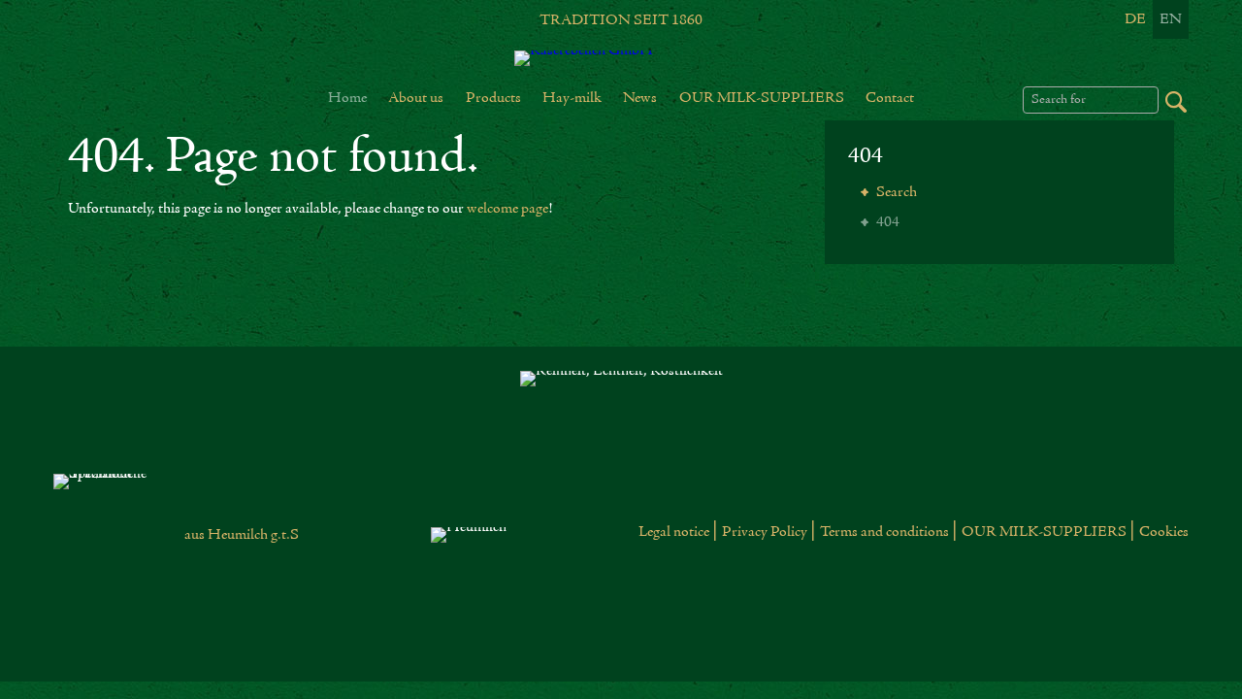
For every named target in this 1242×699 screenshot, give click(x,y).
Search (895, 192)
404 (865, 157)
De (1135, 19)
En (1171, 19)
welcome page (507, 208)
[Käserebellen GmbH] (621, 58)
